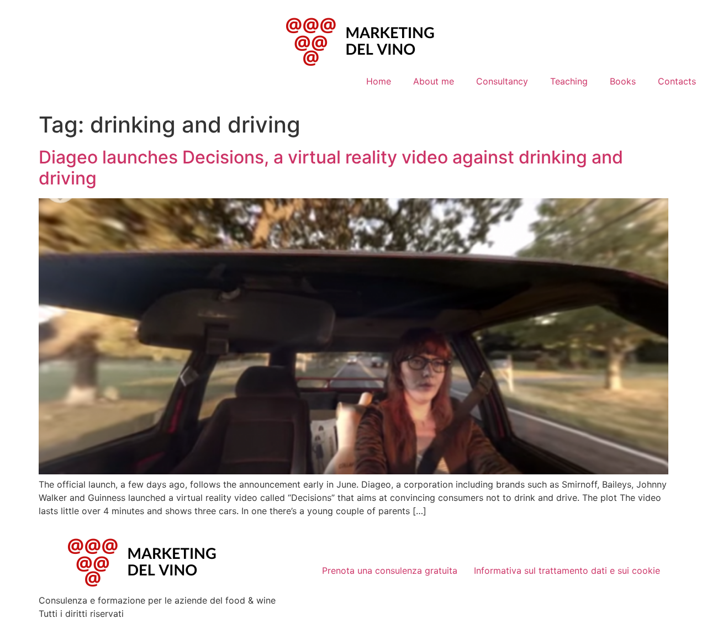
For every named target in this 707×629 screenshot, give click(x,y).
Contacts (677, 81)
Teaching (569, 81)
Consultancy (502, 81)
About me (433, 81)
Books (623, 81)
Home (378, 81)
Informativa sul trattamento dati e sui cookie (567, 570)
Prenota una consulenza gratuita (389, 570)
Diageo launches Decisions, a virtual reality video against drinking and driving (331, 167)
